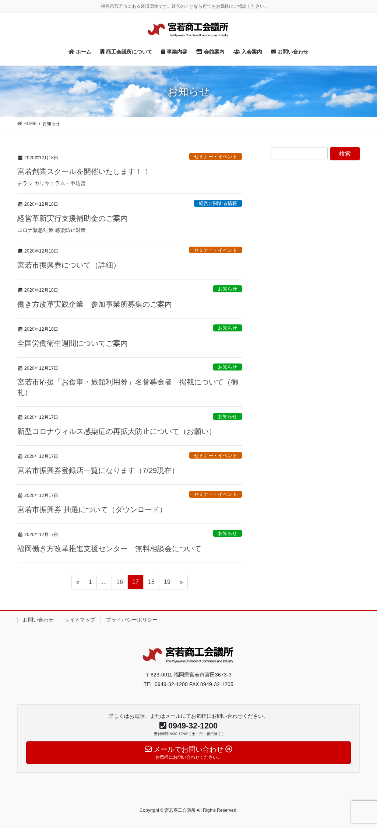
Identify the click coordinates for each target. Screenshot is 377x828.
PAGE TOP (361, 796)
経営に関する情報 (218, 203)
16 (119, 583)
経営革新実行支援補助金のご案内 (72, 218)
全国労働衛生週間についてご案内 (72, 343)
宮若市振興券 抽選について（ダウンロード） (92, 509)
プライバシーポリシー (132, 620)
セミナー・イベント (215, 156)
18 (151, 583)
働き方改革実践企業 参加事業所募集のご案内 (94, 304)
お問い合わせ (38, 620)
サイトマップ (79, 620)
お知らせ (227, 289)
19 (166, 583)
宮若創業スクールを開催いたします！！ (83, 171)
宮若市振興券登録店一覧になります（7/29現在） (98, 470)
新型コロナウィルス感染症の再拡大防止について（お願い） (116, 431)
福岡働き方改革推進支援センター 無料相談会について (109, 549)
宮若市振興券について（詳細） (68, 265)
